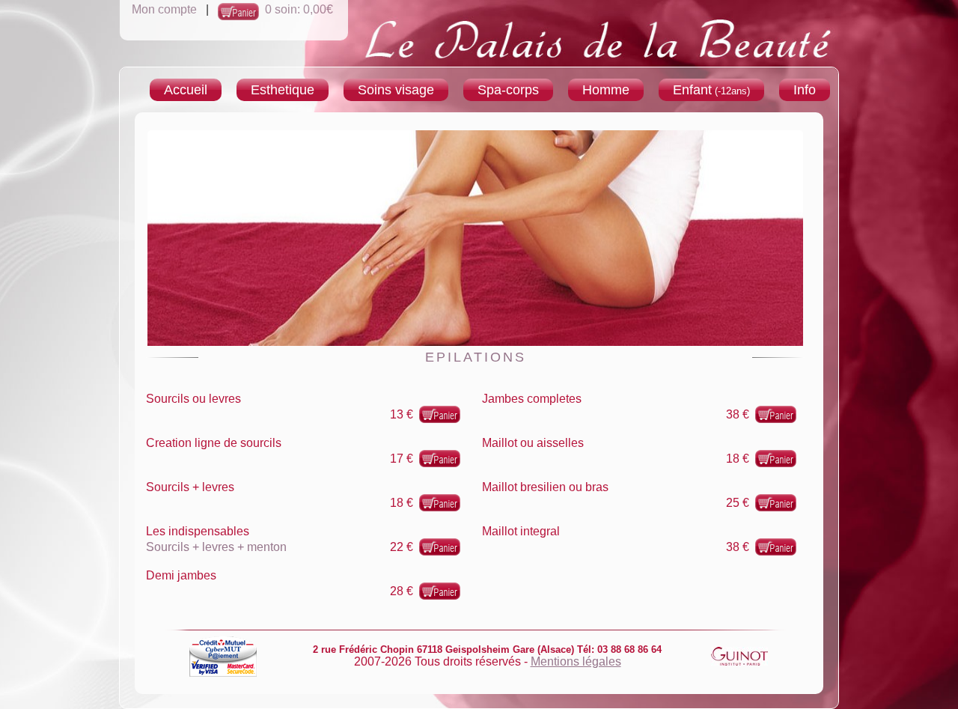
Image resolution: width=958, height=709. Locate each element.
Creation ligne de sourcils (213, 442)
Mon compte (164, 9)
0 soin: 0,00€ (299, 9)
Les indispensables (197, 531)
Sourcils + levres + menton (216, 547)
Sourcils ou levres (193, 398)
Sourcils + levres (190, 487)
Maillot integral (521, 531)
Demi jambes (181, 575)
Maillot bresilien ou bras (545, 487)
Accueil (185, 89)
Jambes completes (532, 398)
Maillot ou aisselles (533, 442)
